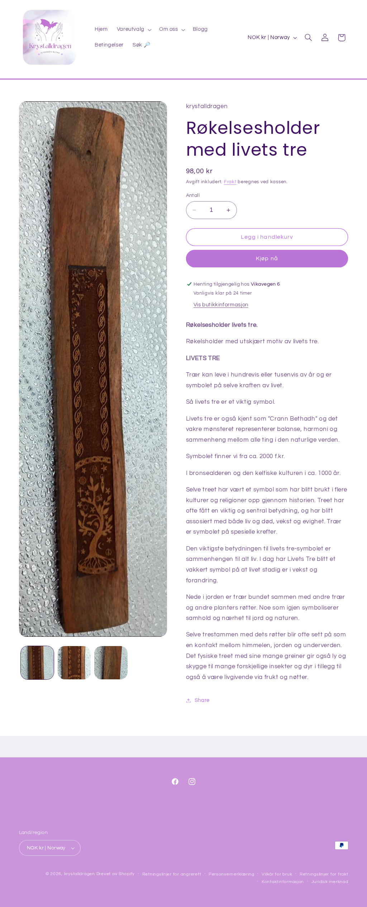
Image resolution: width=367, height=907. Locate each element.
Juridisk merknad (329, 882)
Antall (193, 195)
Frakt (230, 182)
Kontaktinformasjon (283, 882)
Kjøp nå (267, 258)
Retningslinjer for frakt (324, 874)
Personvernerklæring (231, 874)
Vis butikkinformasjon (221, 304)
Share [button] (202, 700)
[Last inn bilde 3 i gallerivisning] (110, 662)
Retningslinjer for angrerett (171, 874)
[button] (133, 30)
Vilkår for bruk (277, 874)
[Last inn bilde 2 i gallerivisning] (74, 662)
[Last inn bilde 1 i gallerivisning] (37, 662)
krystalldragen (79, 874)
